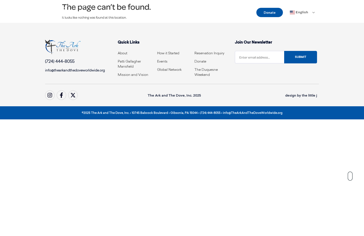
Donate (270, 12)
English (301, 12)
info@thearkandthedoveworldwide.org (75, 70)
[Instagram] (50, 95)
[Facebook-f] (61, 95)
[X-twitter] (73, 95)
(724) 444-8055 (60, 62)
